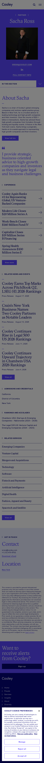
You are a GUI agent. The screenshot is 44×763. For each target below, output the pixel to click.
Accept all (22, 756)
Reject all (22, 749)
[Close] (39, 711)
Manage (22, 742)
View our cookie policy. (25, 734)
